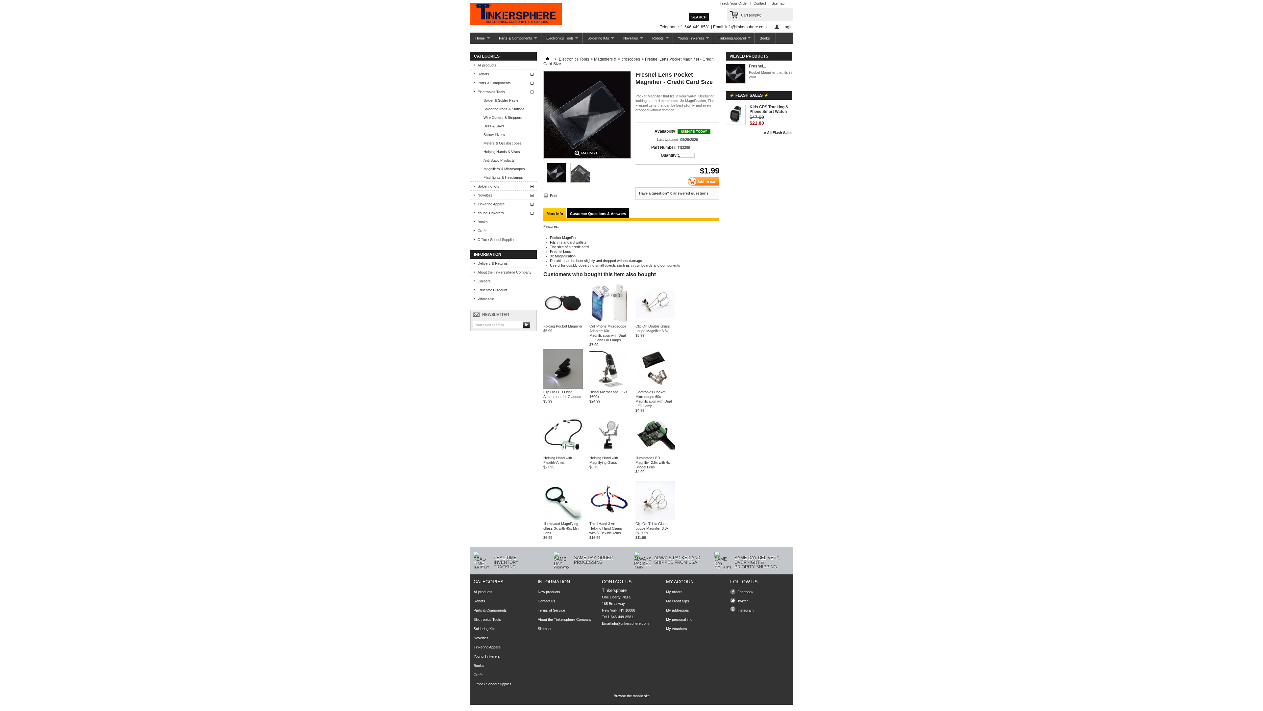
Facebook (745, 592)
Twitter (742, 601)
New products (549, 592)
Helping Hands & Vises (501, 152)
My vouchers (676, 629)
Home (477, 40)
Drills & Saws (494, 126)
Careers (484, 281)
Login (787, 27)
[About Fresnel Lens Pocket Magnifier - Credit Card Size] (736, 74)
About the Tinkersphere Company (505, 272)
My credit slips (677, 601)
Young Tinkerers (688, 40)
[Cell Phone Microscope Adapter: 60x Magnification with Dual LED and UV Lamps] (609, 322)
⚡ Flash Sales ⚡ (749, 95)
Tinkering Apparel (729, 40)
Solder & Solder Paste (500, 100)
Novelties (628, 40)
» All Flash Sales (778, 133)
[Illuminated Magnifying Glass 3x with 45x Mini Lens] (563, 519)
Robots (655, 40)
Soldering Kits (595, 40)
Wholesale (486, 299)
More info (555, 214)
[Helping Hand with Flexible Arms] (563, 453)
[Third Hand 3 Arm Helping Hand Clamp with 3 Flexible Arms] (609, 519)
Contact (760, 3)
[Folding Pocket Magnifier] (563, 322)
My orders (674, 592)
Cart (751, 15)
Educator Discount (492, 290)
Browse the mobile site (632, 696)
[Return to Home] (547, 59)
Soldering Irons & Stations (504, 109)
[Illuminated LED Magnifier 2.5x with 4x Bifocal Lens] (655, 453)
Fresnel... (757, 66)
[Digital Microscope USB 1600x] (609, 387)
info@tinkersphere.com (630, 623)
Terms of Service (551, 610)
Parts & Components (513, 40)
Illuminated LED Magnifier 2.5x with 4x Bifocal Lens (652, 462)
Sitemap (778, 3)
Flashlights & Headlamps (503, 177)
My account (681, 581)
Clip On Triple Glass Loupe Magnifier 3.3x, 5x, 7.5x (652, 528)
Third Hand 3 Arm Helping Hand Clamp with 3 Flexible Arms (605, 528)
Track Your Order (734, 3)
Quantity (669, 155)
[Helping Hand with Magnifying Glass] (609, 453)
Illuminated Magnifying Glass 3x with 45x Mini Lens (561, 528)
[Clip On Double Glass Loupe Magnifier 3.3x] (655, 322)
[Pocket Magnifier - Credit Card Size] (556, 181)
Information (487, 254)
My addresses (677, 610)
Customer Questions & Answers (598, 214)
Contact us (546, 601)
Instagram (745, 610)
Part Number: (664, 147)
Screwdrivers (494, 135)
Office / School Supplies (496, 240)
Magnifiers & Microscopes (504, 169)
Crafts (482, 231)
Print (553, 196)
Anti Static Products (499, 160)
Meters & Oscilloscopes (502, 143)
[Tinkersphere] (516, 14)
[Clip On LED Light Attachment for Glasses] (563, 387)
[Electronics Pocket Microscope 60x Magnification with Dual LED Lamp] (655, 387)
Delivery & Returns (493, 263)
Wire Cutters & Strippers (502, 117)
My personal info (679, 619)
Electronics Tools (557, 40)
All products (487, 65)
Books (765, 38)
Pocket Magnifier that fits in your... (770, 74)
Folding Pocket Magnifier (562, 326)
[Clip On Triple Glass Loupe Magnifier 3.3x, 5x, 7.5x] (655, 519)
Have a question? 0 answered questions (673, 193)
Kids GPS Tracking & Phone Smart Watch (769, 109)
